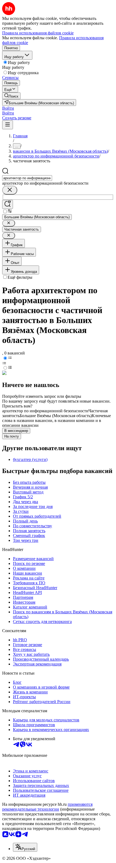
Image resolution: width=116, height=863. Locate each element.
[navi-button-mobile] (7, 124)
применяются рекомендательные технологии (47, 806)
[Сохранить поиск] (7, 204)
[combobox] (27, 178)
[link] (11, 95)
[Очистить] (9, 190)
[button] (8, 108)
